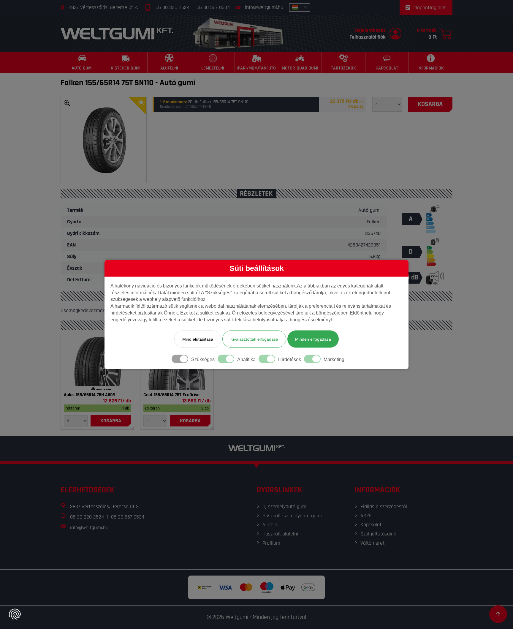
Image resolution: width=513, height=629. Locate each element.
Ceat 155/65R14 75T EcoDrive (171, 395)
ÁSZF (365, 515)
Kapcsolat (370, 524)
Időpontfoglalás (429, 7)
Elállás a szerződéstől (383, 506)
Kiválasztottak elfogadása (254, 338)
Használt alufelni (280, 533)
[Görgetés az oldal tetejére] (498, 614)
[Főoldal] (117, 33)
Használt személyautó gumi (292, 515)
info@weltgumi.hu (264, 7)
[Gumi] (97, 363)
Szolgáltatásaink (378, 533)
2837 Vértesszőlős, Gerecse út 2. (103, 7)
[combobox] (299, 7)
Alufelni (270, 524)
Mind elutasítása (197, 338)
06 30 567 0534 (213, 7)
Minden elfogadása (313, 338)
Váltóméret (372, 543)
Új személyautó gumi (285, 506)
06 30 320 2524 (172, 7)
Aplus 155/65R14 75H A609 (89, 395)
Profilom (271, 543)
